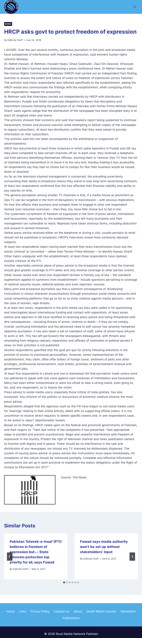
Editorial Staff (15, 40)
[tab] (64, 582)
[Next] (132, 556)
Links (22, 611)
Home (10, 611)
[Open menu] (134, 6)
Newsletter (128, 611)
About (78, 611)
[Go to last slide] (9, 556)
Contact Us (61, 611)
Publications (71, 618)
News (8, 24)
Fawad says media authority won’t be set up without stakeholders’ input (104, 546)
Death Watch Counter (101, 611)
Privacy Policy (40, 611)
